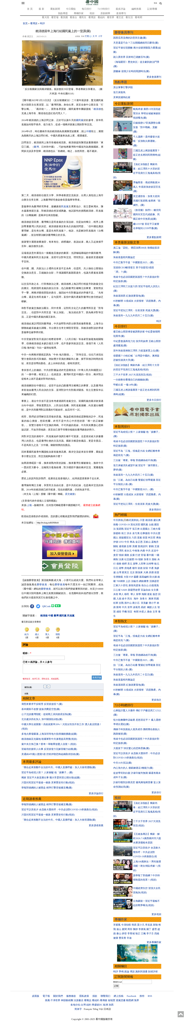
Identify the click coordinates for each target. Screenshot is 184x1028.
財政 (140, 568)
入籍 (118, 598)
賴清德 (97, 109)
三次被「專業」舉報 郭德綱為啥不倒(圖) (135, 460)
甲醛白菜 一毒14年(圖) (125, 384)
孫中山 (128, 603)
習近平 (128, 529)
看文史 (120, 17)
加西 (111, 1004)
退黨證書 (121, 1000)
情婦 (121, 555)
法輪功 (134, 581)
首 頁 (30, 9)
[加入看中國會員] (62, 558)
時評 (42, 23)
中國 (88, 131)
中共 (126, 542)
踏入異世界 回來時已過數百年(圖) (131, 57)
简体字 (78, 1009)
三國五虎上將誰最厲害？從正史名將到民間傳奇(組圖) (147, 155)
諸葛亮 (136, 607)
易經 (143, 607)
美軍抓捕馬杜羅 (121, 97)
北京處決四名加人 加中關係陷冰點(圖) (42, 719)
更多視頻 (156, 914)
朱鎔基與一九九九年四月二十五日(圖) (133, 315)
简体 (155, 3)
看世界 (110, 17)
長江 (123, 533)
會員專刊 (121, 13)
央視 (115, 594)
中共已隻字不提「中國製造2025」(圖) (133, 262)
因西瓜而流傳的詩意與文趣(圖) (129, 37)
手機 (124, 611)
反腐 (132, 555)
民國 (156, 598)
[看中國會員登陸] (62, 566)
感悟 (118, 611)
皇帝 (129, 607)
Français (88, 1009)
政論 (126, 971)
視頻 (92, 13)
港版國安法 (125, 537)
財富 (145, 568)
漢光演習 (135, 524)
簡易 (134, 924)
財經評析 (153, 971)
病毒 (115, 524)
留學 (138, 594)
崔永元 (128, 550)
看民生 (82, 17)
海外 (136, 598)
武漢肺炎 (133, 520)
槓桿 (124, 563)
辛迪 (129, 938)
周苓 (129, 929)
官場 (143, 555)
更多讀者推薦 (96, 825)
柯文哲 (151, 537)
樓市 (134, 568)
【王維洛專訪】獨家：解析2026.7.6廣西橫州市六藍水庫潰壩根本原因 (147, 838)
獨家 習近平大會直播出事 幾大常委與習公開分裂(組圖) (50, 777)
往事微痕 (145, 533)
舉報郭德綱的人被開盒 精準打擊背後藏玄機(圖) (46, 787)
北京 (132, 572)
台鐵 (151, 524)
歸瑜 (155, 924)
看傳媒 (103, 1000)
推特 (142, 996)
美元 (129, 563)
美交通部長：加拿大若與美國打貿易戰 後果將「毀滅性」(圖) (146, 200)
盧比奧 (157, 520)
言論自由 (145, 590)
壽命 (149, 611)
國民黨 (79, 120)
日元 (115, 568)
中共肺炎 (118, 520)
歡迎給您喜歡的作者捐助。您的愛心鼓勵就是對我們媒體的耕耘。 (56, 516)
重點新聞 (55, 9)
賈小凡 (140, 924)
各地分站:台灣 (78, 1004)
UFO (121, 542)
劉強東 (139, 572)
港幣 (121, 568)
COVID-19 (124, 524)
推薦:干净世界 (52, 1000)
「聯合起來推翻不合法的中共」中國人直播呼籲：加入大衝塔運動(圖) (58, 767)
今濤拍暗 (126, 924)
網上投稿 (118, 996)
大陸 (126, 577)
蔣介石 (136, 603)
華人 (121, 594)
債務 (118, 563)
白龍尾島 (154, 585)
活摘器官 (154, 581)
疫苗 (145, 537)
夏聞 (124, 929)
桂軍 (115, 603)
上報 (29, 505)
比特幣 (150, 563)
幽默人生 (152, 607)
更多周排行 (155, 509)
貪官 (115, 555)
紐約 (88, 1004)
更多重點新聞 (154, 237)
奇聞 (136, 611)
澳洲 (150, 598)
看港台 (73, 17)
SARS (124, 590)
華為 (132, 542)
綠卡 (124, 598)
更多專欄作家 (154, 942)
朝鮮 (140, 559)
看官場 (54, 17)
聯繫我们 (105, 996)
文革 (155, 611)
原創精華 (105, 13)
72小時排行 (104, 9)
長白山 (145, 585)
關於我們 (58, 996)
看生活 (129, 17)
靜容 (124, 933)
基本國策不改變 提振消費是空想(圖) (40, 709)
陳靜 (135, 929)
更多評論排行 (96, 793)
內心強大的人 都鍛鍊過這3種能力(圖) (133, 768)
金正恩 (139, 542)
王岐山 (147, 542)
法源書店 (78, 1000)
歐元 (156, 563)
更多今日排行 (154, 400)
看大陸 (45, 17)
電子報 (46, 996)
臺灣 (36, 146)
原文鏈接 (70, 494)
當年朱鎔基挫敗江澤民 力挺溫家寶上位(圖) (136, 350)
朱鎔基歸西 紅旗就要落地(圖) (129, 295)
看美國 (64, 17)
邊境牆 (122, 546)
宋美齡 (144, 603)
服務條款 (71, 996)
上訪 (128, 581)
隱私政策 (84, 996)
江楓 (143, 933)
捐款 (94, 996)
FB (136, 559)
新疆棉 (117, 533)
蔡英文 (125, 572)
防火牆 (153, 577)
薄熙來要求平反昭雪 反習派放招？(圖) (42, 704)
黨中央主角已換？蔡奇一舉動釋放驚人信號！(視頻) (48, 744)
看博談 (92, 17)
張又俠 (136, 529)
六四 (134, 537)
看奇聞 (138, 17)
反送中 (155, 550)
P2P (131, 577)
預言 (130, 611)
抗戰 (121, 603)
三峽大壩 (155, 529)
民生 (130, 598)
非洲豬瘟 (118, 577)
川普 (142, 520)
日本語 (107, 1009)
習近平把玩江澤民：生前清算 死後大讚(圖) (136, 310)
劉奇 (118, 607)
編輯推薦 (136, 9)
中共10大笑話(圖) (122, 762)
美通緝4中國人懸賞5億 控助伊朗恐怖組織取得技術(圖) (50, 754)
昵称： (27, 653)
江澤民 (120, 550)
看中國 (150, 555)
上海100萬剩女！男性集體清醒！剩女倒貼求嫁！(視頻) (147, 866)
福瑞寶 (111, 1000)
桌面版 (35, 996)
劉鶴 (151, 546)
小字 (100, 36)
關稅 (115, 546)
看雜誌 (87, 1000)
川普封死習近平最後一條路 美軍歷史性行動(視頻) (48, 782)
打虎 (137, 555)
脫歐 (154, 559)
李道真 (148, 924)
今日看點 (71, 9)
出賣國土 (145, 529)
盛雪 (154, 929)
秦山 (118, 933)
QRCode (46, 606)
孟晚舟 (155, 542)
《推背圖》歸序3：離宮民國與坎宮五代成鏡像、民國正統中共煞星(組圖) (147, 214)
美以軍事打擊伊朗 (123, 87)
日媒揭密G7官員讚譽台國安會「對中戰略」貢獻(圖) (146, 127)
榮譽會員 (42, 584)
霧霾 (136, 577)
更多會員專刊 (154, 77)
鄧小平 (152, 603)
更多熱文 (156, 700)
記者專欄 (152, 9)
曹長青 (122, 938)
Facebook (131, 996)
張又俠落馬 (119, 92)
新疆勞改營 (134, 590)
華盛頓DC (97, 1004)
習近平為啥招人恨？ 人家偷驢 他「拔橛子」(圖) (47, 772)
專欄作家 (79, 13)
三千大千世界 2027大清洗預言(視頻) (132, 374)
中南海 (136, 550)
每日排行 (86, 9)
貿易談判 (143, 546)
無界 (136, 1000)
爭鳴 (121, 971)
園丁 (148, 929)
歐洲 (105, 1004)
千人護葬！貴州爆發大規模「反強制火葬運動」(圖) (146, 141)
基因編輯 (144, 577)
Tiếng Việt (98, 1009)
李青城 (131, 933)
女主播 (155, 590)
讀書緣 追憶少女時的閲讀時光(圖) (131, 71)
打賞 (87, 36)
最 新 (41, 9)
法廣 (121, 559)
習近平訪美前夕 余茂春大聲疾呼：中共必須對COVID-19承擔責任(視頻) (59, 809)
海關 (144, 594)
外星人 (142, 611)
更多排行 (156, 792)
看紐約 (101, 17)
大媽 (145, 572)
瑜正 (137, 933)
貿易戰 (120, 529)
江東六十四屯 (120, 585)
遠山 (118, 929)
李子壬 (150, 933)
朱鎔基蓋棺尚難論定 (124, 257)
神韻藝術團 (67, 1000)
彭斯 (129, 546)
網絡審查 (144, 581)
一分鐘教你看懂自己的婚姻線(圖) (131, 379)
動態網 (129, 1000)
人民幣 (142, 563)
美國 (134, 546)
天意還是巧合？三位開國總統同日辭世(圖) (136, 42)
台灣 (118, 572)
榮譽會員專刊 (124, 32)
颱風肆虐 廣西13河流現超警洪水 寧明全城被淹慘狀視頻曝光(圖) (146, 113)
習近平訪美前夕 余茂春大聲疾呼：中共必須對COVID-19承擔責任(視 (146, 852)
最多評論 (120, 9)
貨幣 (135, 563)
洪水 (129, 533)
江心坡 (117, 590)
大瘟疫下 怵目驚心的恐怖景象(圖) (131, 748)
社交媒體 (129, 559)
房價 (151, 572)
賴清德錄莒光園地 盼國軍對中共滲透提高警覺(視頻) (49, 739)
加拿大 (147, 559)
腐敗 (126, 555)
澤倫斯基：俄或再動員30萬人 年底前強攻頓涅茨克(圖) (146, 187)
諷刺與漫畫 (141, 971)
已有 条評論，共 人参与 (37, 662)
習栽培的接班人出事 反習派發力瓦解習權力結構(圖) (49, 749)
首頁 (25, 23)
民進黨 (65, 206)
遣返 (149, 594)
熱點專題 (63, 13)
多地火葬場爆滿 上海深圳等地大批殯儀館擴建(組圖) (49, 734)
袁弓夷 (136, 533)
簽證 (155, 594)
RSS (150, 996)
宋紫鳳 (117, 924)
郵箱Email (117, 982)
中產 (151, 568)
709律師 (120, 581)
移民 (126, 594)
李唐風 (142, 929)
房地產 (128, 568)
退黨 (139, 537)
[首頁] (92, 4)
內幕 (142, 550)
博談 (132, 971)
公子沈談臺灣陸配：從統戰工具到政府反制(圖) (46, 714)
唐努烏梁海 (135, 585)
